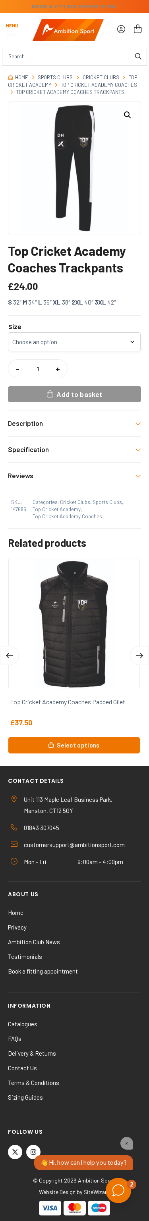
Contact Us (22, 1067)
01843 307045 (41, 827)
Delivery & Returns (32, 1053)
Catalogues (22, 1023)
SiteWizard (96, 1191)
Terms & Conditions (33, 1082)
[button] (127, 115)
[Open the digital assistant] (118, 1190)
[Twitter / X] (15, 1152)
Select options (78, 745)
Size (14, 327)
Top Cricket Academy (57, 509)
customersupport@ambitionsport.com (74, 844)
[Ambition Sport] (68, 30)
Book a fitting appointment (43, 971)
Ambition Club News (34, 941)
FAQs (14, 1038)
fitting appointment (74, 6)
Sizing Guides (25, 1097)
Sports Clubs (55, 77)
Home (21, 77)
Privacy (17, 927)
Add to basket (79, 394)
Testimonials (25, 956)
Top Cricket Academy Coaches (99, 85)
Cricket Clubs (101, 77)
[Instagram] (33, 1152)
